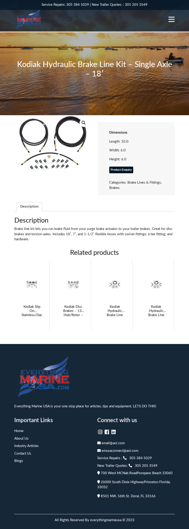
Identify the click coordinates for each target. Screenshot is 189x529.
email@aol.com (113, 443)
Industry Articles (26, 446)
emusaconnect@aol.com (119, 451)
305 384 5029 (77, 4)
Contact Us (22, 453)
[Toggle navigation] (171, 19)
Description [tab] (29, 206)
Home (19, 431)
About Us (21, 438)
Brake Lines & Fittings (144, 182)
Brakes (114, 188)
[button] (84, 123)
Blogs (18, 461)
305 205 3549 (136, 4)
